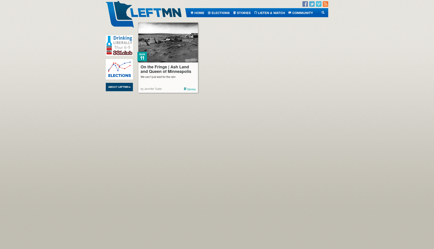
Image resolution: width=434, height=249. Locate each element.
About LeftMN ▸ (119, 87)
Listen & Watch (271, 12)
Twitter (312, 4)
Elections (221, 12)
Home (199, 12)
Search (323, 12)
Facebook (305, 4)
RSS (325, 4)
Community (302, 12)
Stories (244, 12)
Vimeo (318, 4)
